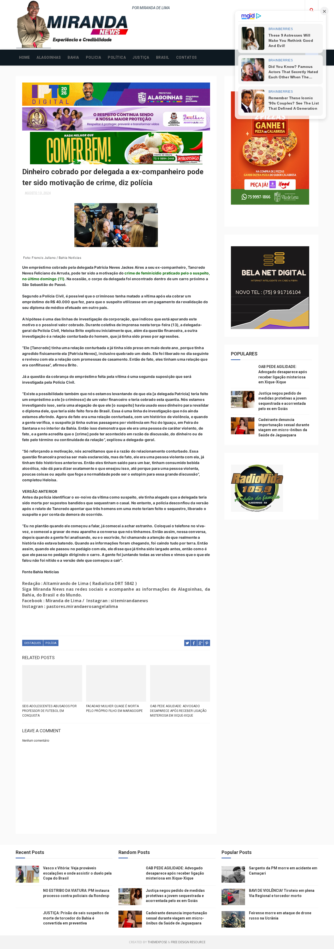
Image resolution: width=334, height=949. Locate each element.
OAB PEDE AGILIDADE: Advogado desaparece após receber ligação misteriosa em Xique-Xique (178, 710)
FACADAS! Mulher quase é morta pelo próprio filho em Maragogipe (114, 708)
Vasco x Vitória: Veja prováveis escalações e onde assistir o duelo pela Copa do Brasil (77, 873)
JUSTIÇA (141, 57)
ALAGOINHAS (49, 57)
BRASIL (162, 57)
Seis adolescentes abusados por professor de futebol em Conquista (49, 710)
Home (24, 57)
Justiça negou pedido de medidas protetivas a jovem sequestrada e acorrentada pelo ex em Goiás (175, 895)
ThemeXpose (157, 942)
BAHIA (73, 57)
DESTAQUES (32, 643)
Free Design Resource (188, 942)
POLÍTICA (117, 57)
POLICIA (93, 57)
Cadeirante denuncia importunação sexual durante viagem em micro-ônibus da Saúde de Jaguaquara (176, 918)
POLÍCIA (50, 643)
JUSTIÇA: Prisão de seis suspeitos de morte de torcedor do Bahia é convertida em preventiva (76, 918)
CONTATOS (186, 57)
